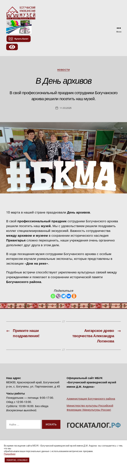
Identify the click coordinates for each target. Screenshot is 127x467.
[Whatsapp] (53, 296)
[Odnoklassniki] (74, 296)
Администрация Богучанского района (91, 398)
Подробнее (9, 453)
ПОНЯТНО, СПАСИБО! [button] (17, 460)
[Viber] (58, 296)
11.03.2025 (66, 108)
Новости (63, 69)
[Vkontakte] (68, 296)
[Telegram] (63, 296)
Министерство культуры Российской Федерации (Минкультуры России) (90, 407)
